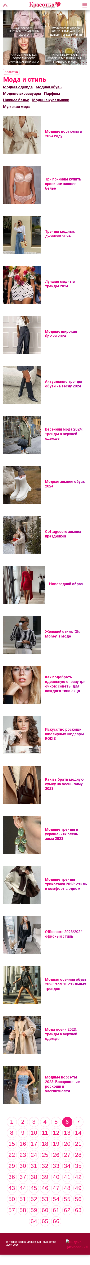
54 (56, 1199)
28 (78, 1155)
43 (11, 1188)
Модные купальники (50, 100)
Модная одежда (18, 87)
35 (78, 1166)
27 (67, 1155)
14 (78, 1133)
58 (22, 1210)
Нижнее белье (16, 100)
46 (45, 1188)
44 (22, 1188)
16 (22, 1144)
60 (45, 1210)
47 (56, 1188)
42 (78, 1177)
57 (11, 1210)
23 (22, 1155)
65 (45, 1221)
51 (22, 1199)
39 (45, 1177)
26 (56, 1155)
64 (34, 1221)
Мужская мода (16, 106)
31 (34, 1166)
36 (11, 1177)
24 (34, 1155)
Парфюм (52, 93)
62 (67, 1210)
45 (34, 1188)
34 (67, 1166)
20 (67, 1144)
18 (45, 1144)
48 (67, 1188)
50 (11, 1199)
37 (22, 1177)
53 (45, 1199)
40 (56, 1177)
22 (11, 1155)
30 (22, 1166)
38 (34, 1177)
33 (56, 1166)
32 (45, 1166)
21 (78, 1144)
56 (78, 1199)
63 (78, 1210)
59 (34, 1210)
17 (34, 1144)
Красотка (11, 72)
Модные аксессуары (22, 93)
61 (56, 1210)
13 (67, 1133)
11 (45, 1133)
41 (67, 1177)
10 (34, 1133)
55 (67, 1199)
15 (11, 1144)
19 (56, 1144)
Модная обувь (49, 87)
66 (56, 1221)
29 (11, 1166)
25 (45, 1155)
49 (78, 1188)
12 (56, 1133)
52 (34, 1199)
